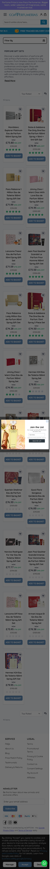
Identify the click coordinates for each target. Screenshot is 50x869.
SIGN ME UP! (37, 441)
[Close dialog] (47, 421)
